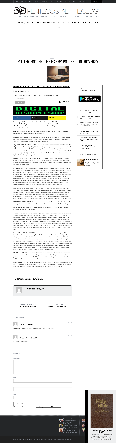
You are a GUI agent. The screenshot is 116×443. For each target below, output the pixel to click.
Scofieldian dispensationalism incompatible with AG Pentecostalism (89, 124)
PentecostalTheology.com (21, 91)
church (29, 23)
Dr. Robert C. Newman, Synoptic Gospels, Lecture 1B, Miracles (57, 306)
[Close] (86, 392)
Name (14, 377)
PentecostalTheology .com (35, 288)
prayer (66, 23)
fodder (28, 278)
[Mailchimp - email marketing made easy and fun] (61, 103)
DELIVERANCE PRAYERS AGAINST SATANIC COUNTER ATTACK (28, 306)
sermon (75, 23)
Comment (16, 359)
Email (15, 386)
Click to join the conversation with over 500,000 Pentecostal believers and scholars (41, 86)
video (95, 23)
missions (46, 23)
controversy (19, 278)
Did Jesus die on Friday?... (91, 159)
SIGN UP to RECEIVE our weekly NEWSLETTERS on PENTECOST (36, 95)
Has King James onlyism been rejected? (102, 431)
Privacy (58, 27)
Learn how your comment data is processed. (48, 407)
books (20, 23)
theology (86, 23)
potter (40, 278)
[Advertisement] (58, 43)
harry (34, 278)
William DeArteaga (28, 338)
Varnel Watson (27, 325)
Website (16, 394)
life (37, 23)
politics (57, 23)
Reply (70, 322)
